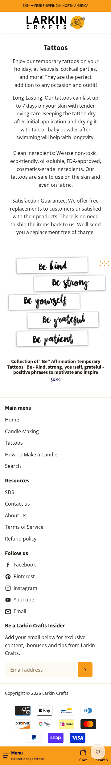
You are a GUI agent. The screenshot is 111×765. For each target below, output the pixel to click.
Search (13, 466)
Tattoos (14, 442)
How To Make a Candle (31, 454)
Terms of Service (24, 527)
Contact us (17, 503)
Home (12, 419)
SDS (9, 492)
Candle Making (22, 431)
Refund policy (20, 538)
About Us (16, 515)
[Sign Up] (85, 669)
